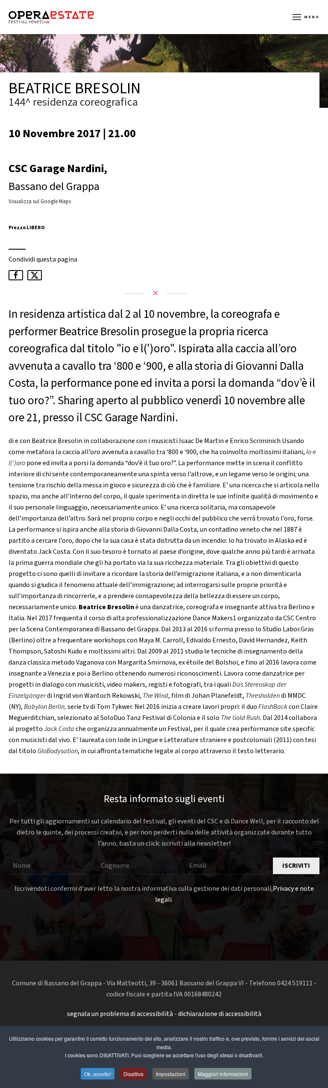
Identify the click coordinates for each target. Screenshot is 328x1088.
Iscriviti (296, 865)
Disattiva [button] (133, 1073)
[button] (306, 17)
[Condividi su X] (34, 275)
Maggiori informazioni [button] (223, 1073)
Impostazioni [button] (170, 1073)
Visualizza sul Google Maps (40, 201)
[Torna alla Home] (51, 17)
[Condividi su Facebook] (16, 275)
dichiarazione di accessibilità (219, 1014)
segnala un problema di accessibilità (120, 1014)
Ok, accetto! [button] (97, 1073)
